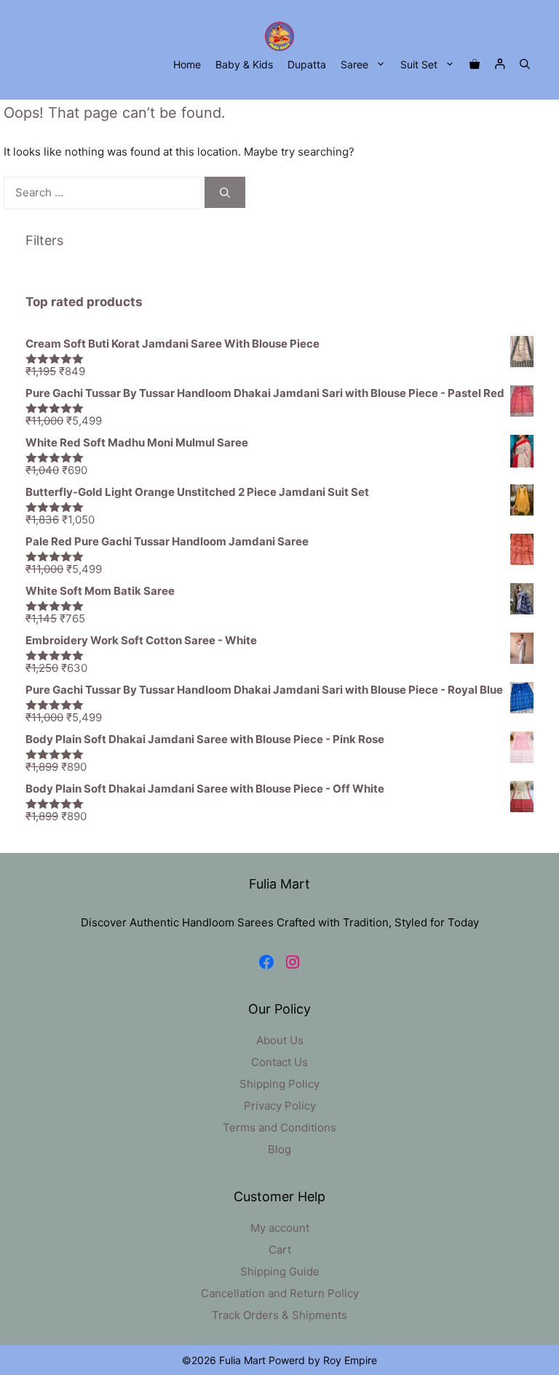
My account (279, 1228)
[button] (524, 64)
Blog (279, 1149)
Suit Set (418, 64)
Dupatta (307, 64)
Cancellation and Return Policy (280, 1293)
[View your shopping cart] (474, 64)
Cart (280, 1249)
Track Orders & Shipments (279, 1315)
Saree (354, 64)
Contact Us (279, 1062)
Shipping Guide (280, 1271)
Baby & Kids (244, 64)
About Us (280, 1040)
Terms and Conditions (279, 1127)
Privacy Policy (280, 1106)
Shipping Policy (279, 1084)
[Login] (499, 64)
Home (187, 64)
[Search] (225, 192)
